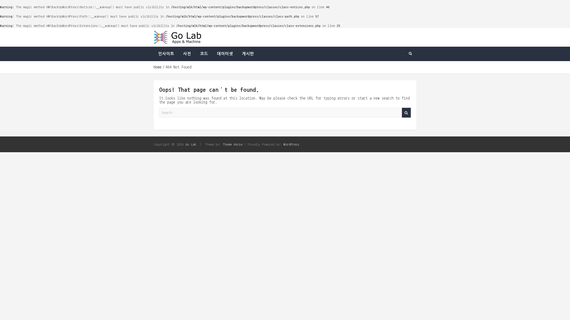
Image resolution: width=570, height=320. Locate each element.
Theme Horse (232, 144)
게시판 (248, 54)
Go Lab (190, 144)
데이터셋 (225, 54)
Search (406, 113)
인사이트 (166, 54)
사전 (187, 54)
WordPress (291, 144)
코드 (204, 54)
